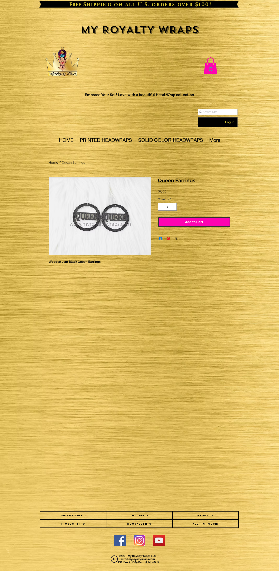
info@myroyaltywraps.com (138, 559)
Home (53, 162)
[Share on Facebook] (160, 238)
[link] (210, 65)
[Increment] (173, 206)
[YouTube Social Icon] (159, 540)
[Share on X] (176, 238)
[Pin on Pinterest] (168, 238)
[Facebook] (120, 540)
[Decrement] (161, 206)
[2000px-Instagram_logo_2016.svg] (139, 540)
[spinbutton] (167, 206)
